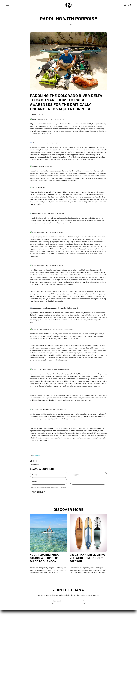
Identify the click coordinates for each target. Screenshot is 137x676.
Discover (74, 623)
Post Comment (38, 492)
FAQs (40, 632)
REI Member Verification (47, 645)
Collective (42, 623)
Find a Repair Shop (45, 635)
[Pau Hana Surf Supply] (68, 5)
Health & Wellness (77, 626)
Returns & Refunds (45, 648)
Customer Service (45, 626)
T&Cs (40, 658)
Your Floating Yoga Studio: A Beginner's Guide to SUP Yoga (44, 558)
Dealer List (42, 629)
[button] (125, 5)
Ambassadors (44, 620)
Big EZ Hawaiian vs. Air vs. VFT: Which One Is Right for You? (88, 558)
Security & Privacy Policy (47, 651)
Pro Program (43, 642)
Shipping (42, 655)
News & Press (76, 632)
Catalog (73, 620)
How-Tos (74, 629)
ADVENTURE (36, 455)
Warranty (42, 661)
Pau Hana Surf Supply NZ (48, 639)
